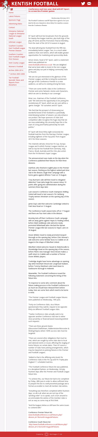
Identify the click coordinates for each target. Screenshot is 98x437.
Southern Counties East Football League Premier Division (17, 48)
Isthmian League (15, 42)
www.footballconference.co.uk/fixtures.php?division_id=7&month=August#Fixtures (45, 416)
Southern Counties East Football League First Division (17, 56)
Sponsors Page (14, 20)
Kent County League (16, 63)
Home (11, 12)
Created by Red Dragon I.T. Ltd (49, 434)
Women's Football (16, 66)
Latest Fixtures (14, 16)
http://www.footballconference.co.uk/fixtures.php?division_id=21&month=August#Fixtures (47, 425)
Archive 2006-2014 (16, 70)
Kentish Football (34, 3)
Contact (12, 27)
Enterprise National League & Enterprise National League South (16, 34)
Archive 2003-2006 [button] (17, 74)
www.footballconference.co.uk (40, 65)
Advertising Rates (15, 24)
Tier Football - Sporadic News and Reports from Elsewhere (16, 81)
